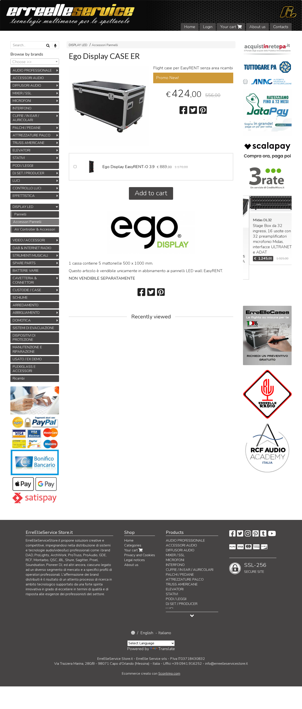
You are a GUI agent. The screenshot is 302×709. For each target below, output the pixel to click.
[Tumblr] (263, 535)
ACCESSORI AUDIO (28, 78)
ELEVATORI (21, 150)
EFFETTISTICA (24, 195)
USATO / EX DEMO (27, 359)
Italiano (164, 632)
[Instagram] (248, 535)
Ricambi (19, 378)
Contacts (280, 26)
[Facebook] (232, 535)
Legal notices (134, 560)
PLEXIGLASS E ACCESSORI (24, 368)
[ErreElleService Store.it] (151, 15)
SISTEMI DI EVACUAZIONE (33, 327)
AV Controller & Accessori (34, 229)
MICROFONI (22, 100)
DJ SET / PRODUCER (28, 173)
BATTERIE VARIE (26, 270)
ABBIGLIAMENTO (26, 312)
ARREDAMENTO (25, 305)
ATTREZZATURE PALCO (31, 135)
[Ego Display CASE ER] (109, 106)
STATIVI (19, 157)
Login (207, 26)
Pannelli (20, 214)
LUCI (16, 180)
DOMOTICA (22, 320)
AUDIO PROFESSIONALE (32, 70)
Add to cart (151, 193)
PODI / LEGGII (23, 165)
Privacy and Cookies (139, 555)
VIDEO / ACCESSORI (29, 240)
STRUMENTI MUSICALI (30, 255)
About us (257, 26)
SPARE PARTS (24, 263)
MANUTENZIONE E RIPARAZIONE (27, 349)
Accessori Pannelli (105, 45)
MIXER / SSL (22, 93)
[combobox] (34, 61)
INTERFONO (22, 108)
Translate (166, 648)
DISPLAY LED (78, 45)
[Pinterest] (255, 535)
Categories (132, 545)
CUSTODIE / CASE (27, 290)
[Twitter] (240, 535)
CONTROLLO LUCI (27, 188)
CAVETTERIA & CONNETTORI (25, 280)
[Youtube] (272, 535)
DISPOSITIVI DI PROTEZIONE (24, 337)
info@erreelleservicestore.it (226, 663)
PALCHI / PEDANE (27, 127)
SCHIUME (20, 297)
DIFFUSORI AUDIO (27, 85)
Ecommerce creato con (151, 673)
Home (189, 26)
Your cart (228, 26)
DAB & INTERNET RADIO (32, 248)
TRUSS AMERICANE (28, 142)
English (146, 632)
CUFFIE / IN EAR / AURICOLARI (26, 117)
